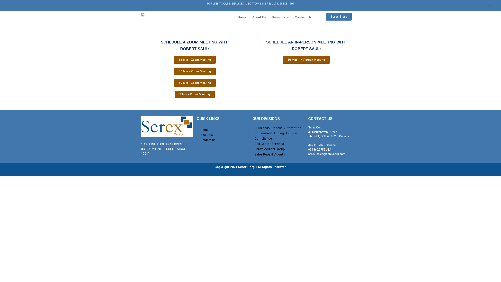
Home (242, 17)
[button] (280, 17)
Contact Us (303, 17)
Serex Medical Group (269, 149)
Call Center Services (269, 144)
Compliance (263, 138)
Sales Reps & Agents (269, 154)
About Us (259, 17)
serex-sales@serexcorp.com (326, 154)
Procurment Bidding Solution (275, 133)
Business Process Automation (278, 128)
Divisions (278, 17)
